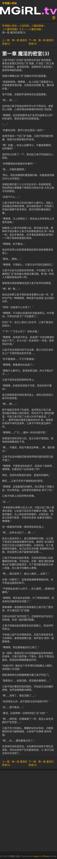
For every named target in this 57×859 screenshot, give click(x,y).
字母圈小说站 (9, 3)
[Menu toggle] (53, 18)
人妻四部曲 (37, 25)
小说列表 (24, 25)
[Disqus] (28, 810)
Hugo (35, 856)
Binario (46, 856)
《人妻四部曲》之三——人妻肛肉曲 (21, 29)
